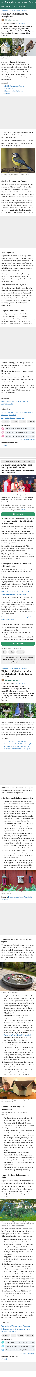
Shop (24, 7)
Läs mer (23, 510)
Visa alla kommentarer (27, 440)
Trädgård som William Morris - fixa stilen (15, 1326)
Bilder (20, 7)
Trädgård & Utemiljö (15, 10)
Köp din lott (18, 514)
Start (2, 7)
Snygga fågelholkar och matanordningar (15, 401)
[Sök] (19, 2)
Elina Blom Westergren (12, 20)
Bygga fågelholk (7, 404)
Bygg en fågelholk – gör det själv (12, 418)
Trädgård (24, 10)
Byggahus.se (5, 10)
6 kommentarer (21, 683)
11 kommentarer (21, 23)
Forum (15, 7)
